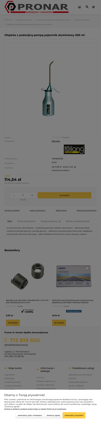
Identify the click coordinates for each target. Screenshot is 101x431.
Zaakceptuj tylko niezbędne (30, 415)
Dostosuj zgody (53, 415)
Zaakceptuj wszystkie (74, 415)
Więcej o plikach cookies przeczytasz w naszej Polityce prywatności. (35, 409)
